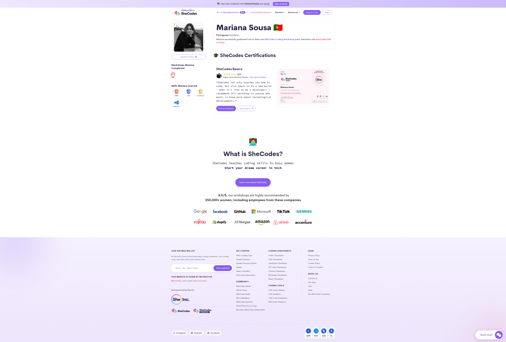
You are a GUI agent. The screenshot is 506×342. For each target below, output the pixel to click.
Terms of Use (313, 259)
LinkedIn (198, 333)
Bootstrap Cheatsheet (277, 275)
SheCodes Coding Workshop (279, 39)
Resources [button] (293, 12)
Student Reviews (243, 259)
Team (310, 290)
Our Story (312, 282)
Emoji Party (240, 306)
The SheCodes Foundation (319, 294)
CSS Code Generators (277, 298)
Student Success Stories (246, 263)
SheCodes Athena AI (277, 302)
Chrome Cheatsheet (276, 271)
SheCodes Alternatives (245, 275)
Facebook (215, 333)
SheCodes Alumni (243, 286)
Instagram (181, 333)
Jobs (310, 286)
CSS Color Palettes (276, 290)
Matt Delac (176, 281)
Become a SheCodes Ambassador (250, 310)
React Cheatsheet (275, 279)
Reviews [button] (279, 12)
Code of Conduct (315, 267)
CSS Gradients (274, 294)
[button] (232, 12)
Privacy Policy (314, 255)
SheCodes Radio (243, 294)
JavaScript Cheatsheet (277, 263)
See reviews (281, 4)
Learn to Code (312, 12)
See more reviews (258, 77)
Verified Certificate (226, 108)
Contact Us (312, 278)
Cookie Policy (314, 263)
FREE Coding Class (244, 255)
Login (327, 12)
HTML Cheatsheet (276, 255)
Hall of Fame (241, 290)
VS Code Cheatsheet (277, 267)
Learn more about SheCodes (253, 182)
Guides (239, 267)
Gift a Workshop (243, 298)
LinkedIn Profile (187, 57)
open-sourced (199, 281)
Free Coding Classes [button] (261, 12)
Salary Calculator (243, 271)
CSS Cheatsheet (275, 259)
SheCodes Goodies (244, 302)
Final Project (245, 108)
